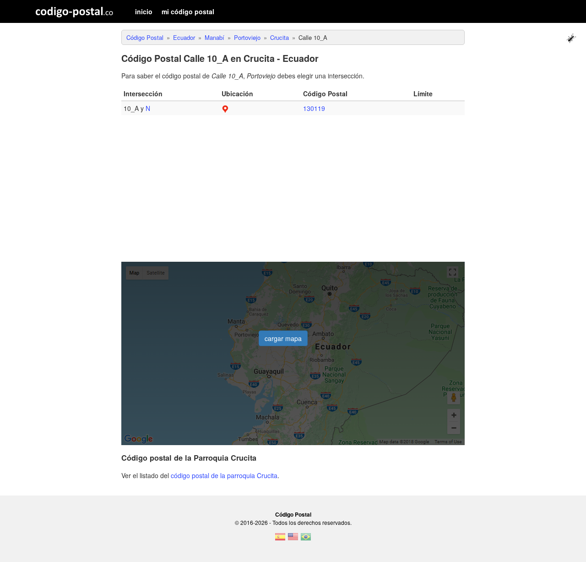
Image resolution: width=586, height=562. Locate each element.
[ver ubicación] (225, 108)
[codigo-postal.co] (74, 11)
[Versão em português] (305, 539)
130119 (314, 108)
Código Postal (293, 514)
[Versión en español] (280, 539)
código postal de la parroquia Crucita (224, 475)
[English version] (293, 539)
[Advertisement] (293, 193)
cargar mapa (283, 338)
